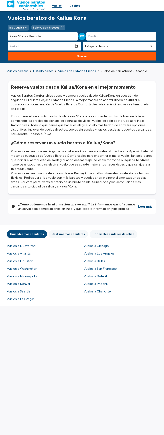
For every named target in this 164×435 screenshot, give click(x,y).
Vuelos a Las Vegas (21, 299)
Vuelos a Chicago (96, 246)
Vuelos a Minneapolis (22, 276)
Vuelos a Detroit (95, 276)
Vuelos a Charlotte (97, 291)
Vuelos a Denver (18, 284)
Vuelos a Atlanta (19, 253)
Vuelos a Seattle (18, 291)
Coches (75, 5)
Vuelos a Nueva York (21, 246)
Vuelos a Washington (22, 269)
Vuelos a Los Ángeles (99, 253)
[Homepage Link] (26, 4)
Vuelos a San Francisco (100, 269)
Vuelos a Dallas (94, 261)
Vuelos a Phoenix (96, 284)
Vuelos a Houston (20, 261)
